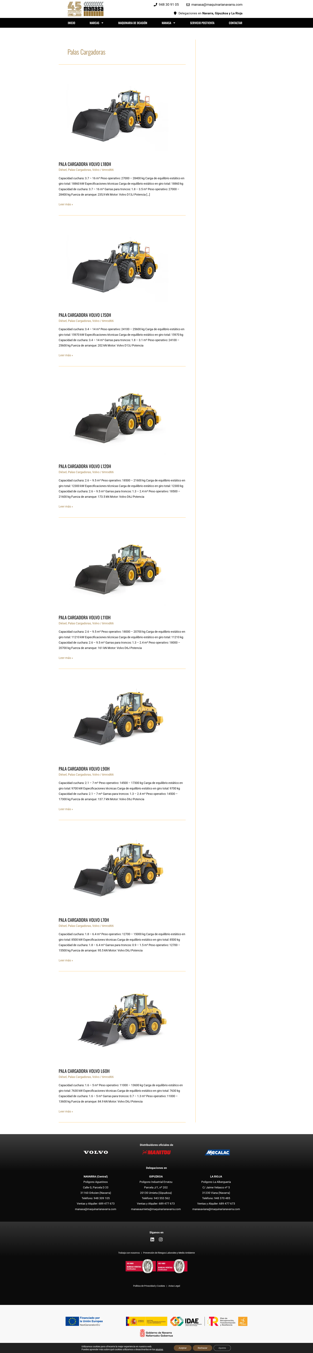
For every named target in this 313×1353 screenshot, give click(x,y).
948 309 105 (102, 1198)
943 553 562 (162, 1198)
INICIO (71, 23)
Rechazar (202, 1348)
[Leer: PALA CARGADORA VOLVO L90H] (120, 718)
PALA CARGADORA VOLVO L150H (85, 315)
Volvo (95, 169)
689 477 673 (107, 1203)
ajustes (159, 1349)
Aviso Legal (174, 1286)
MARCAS (94, 23)
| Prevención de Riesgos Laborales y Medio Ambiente (167, 1252)
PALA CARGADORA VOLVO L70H (84, 920)
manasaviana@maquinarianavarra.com (216, 1209)
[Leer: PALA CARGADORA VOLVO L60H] (120, 1021)
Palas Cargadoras (79, 169)
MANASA (166, 23)
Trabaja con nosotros (129, 1252)
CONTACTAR (235, 23)
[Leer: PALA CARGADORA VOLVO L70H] (120, 869)
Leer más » (66, 204)
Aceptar (183, 1348)
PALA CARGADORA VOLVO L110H (85, 617)
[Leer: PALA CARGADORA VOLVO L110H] (120, 567)
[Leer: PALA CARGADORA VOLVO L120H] (120, 416)
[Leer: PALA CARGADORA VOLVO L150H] (120, 265)
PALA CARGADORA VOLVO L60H (84, 1071)
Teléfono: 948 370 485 (216, 1198)
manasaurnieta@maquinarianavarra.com (156, 1209)
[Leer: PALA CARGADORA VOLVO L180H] (120, 114)
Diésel (63, 169)
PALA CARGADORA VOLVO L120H (85, 466)
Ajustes (222, 1348)
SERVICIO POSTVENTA (202, 23)
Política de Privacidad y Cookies (149, 1286)
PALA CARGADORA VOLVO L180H (85, 164)
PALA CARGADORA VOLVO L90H (84, 768)
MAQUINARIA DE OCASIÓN (132, 23)
